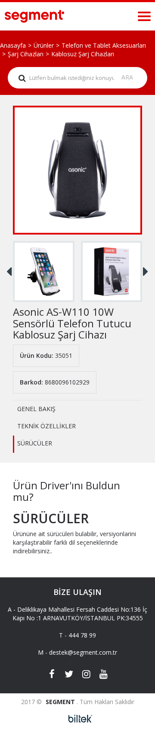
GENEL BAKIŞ (36, 409)
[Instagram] (86, 675)
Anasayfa (13, 45)
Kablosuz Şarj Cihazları (82, 54)
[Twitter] (69, 675)
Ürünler (44, 45)
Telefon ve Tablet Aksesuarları (104, 45)
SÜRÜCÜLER (34, 443)
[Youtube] (103, 675)
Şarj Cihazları (25, 54)
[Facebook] (51, 675)
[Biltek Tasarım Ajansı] (77, 719)
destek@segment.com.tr (83, 652)
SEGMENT (61, 702)
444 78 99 (82, 635)
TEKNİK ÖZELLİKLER (46, 426)
